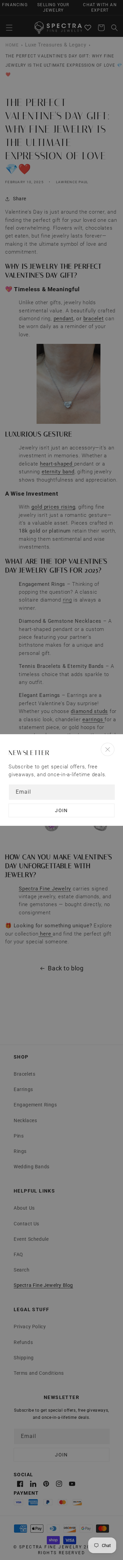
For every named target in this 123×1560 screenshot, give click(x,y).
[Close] (107, 749)
